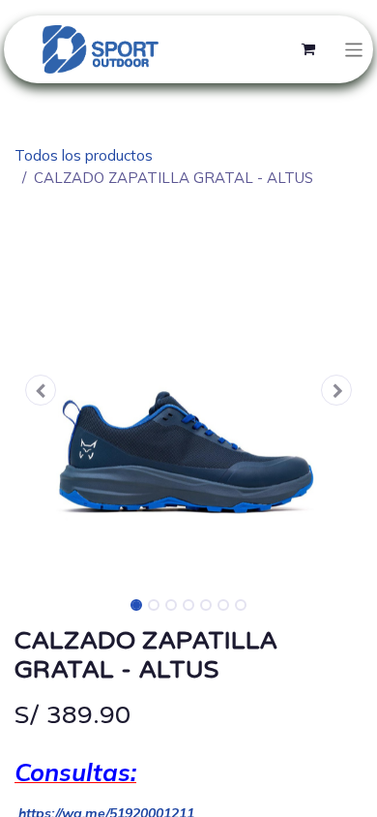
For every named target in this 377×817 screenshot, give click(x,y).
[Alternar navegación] (354, 49)
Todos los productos (83, 155)
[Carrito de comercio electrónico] (308, 49)
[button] (40, 390)
